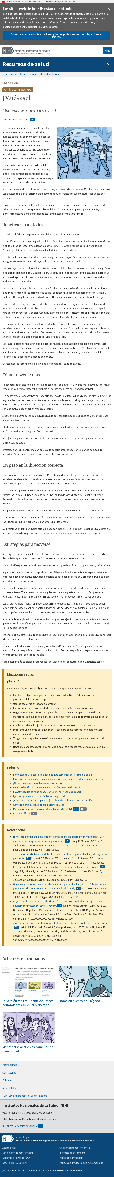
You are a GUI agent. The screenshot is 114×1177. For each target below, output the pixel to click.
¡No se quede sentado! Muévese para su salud (38, 783)
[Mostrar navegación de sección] (108, 64)
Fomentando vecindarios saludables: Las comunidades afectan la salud (52, 774)
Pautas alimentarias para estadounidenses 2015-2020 (42, 809)
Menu (107, 50)
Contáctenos (9, 1072)
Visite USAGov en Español (67, 1170)
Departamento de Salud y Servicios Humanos (68, 1140)
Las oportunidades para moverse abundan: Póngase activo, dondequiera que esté (58, 779)
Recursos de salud (25, 64)
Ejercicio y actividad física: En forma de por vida (39, 796)
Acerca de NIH (10, 1147)
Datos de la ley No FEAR (14, 1162)
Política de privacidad (71, 1157)
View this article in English (15, 119)
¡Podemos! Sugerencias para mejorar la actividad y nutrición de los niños (53, 800)
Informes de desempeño (72, 1152)
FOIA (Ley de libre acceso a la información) (24, 1095)
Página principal (9, 74)
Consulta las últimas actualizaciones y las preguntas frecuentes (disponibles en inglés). (56, 35)
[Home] (26, 50)
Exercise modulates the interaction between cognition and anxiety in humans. (56, 867)
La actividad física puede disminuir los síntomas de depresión (47, 787)
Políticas (7, 1080)
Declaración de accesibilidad (17, 1152)
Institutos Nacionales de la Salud (20, 1126)
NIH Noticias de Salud (50, 74)
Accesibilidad (9, 1088)
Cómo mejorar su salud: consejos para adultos (38, 804)
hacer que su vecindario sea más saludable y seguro (71, 533)
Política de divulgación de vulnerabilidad (81, 1162)
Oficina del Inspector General (74, 1147)
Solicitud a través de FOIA (16, 1157)
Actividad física (21, 813)
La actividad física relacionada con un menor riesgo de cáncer (47, 791)
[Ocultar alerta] (108, 8)
